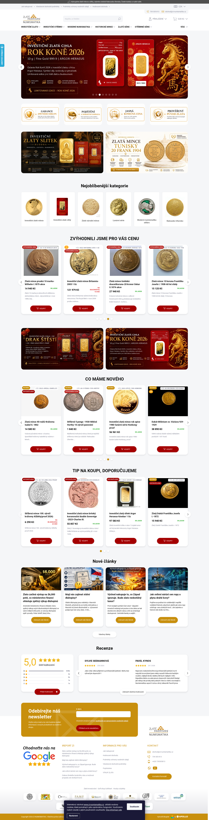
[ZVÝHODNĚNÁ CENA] (41, 262)
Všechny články (104, 634)
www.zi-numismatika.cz (94, 804)
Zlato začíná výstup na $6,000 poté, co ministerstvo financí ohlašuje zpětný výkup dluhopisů (78, 753)
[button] (25, 67)
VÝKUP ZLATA (108, 773)
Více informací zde (114, 810)
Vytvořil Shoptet (163, 817)
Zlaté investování (90, 789)
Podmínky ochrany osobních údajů (76, 6)
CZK (180, 6)
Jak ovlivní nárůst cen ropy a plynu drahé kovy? (79, 771)
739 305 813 (157, 757)
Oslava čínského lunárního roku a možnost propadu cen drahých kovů (78, 777)
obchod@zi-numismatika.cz (162, 752)
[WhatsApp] (149, 768)
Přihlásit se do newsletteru (88, 728)
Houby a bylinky (119, 789)
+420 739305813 (158, 762)
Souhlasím (134, 807)
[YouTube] (155, 768)
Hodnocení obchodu (100, 6)
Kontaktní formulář (159, 777)
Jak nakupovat (26, 6)
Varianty (124, 541)
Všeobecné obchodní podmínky (47, 6)
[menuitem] (31, 27)
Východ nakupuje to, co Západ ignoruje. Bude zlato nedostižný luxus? (79, 766)
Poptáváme (107, 768)
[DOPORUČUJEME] (41, 494)
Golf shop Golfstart (105, 789)
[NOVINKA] (41, 403)
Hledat (119, 19)
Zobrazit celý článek (41, 620)
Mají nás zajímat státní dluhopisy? (74, 760)
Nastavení (73, 816)
